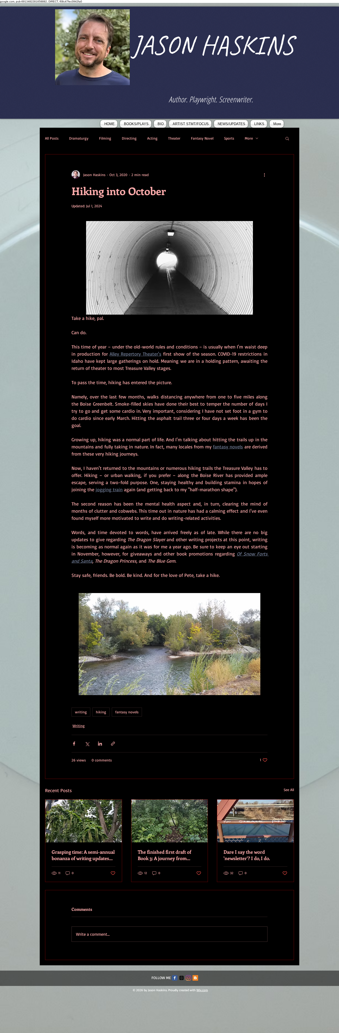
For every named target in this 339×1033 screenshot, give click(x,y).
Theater (174, 138)
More (249, 138)
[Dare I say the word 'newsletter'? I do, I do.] (255, 821)
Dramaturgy (78, 138)
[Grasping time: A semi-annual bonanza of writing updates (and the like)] (83, 821)
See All (289, 789)
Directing (129, 138)
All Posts (52, 138)
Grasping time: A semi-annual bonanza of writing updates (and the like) (83, 855)
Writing (79, 725)
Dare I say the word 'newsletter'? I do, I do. (247, 855)
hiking (101, 712)
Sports (229, 138)
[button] (287, 138)
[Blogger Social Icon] (195, 978)
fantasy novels (127, 712)
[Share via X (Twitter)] (87, 743)
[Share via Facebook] (74, 743)
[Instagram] (188, 978)
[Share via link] (112, 743)
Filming (105, 138)
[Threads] (181, 978)
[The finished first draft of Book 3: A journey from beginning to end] (169, 821)
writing (81, 712)
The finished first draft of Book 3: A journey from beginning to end (164, 855)
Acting (152, 138)
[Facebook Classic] (174, 978)
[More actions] (264, 174)
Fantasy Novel (202, 138)
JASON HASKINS (213, 45)
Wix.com (202, 990)
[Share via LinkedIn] (99, 743)
